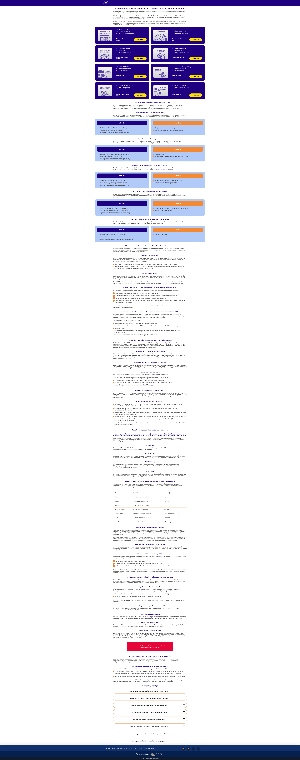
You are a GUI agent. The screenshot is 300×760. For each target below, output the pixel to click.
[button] (297, 751)
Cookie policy (138, 748)
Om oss (107, 748)
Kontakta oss (128, 748)
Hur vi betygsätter (117, 748)
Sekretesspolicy (149, 748)
